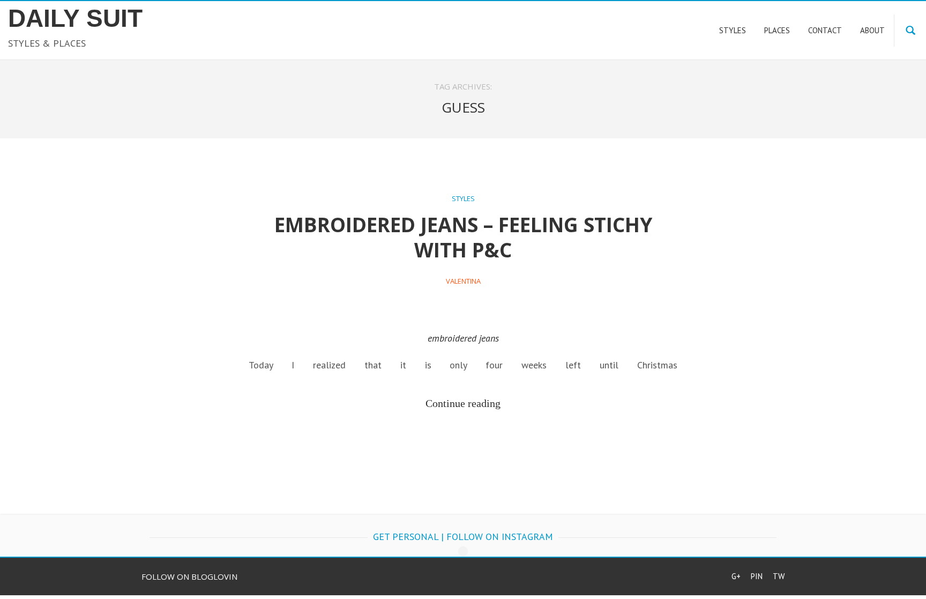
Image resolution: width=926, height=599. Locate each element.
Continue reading (463, 403)
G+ (736, 576)
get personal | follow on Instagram (463, 536)
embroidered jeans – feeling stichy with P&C (463, 237)
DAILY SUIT (75, 18)
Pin (757, 576)
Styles (463, 198)
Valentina (463, 281)
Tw (779, 576)
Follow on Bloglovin (189, 576)
